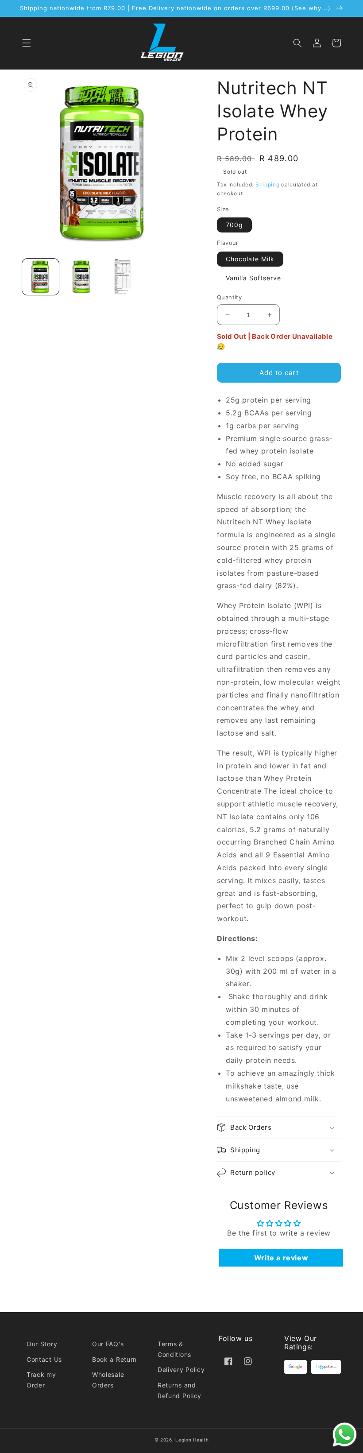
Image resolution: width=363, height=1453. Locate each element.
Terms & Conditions (174, 1349)
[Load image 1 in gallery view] (40, 277)
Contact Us (44, 1359)
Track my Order (41, 1380)
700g (234, 225)
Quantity (229, 297)
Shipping (267, 184)
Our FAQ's (108, 1344)
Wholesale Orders (108, 1380)
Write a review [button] (281, 1257)
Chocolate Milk (250, 259)
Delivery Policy (181, 1369)
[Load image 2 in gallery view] (81, 277)
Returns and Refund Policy (179, 1390)
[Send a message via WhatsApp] (345, 1435)
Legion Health (192, 1439)
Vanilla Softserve (253, 278)
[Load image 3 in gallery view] (122, 277)
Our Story (42, 1344)
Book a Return (114, 1359)
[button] (26, 43)
